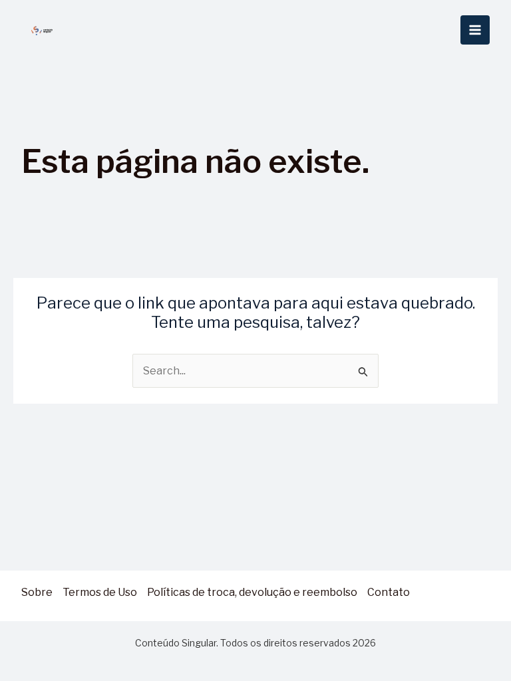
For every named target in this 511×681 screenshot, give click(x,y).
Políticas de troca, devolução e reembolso (252, 592)
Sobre (37, 592)
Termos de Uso (100, 592)
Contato (388, 592)
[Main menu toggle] (475, 30)
